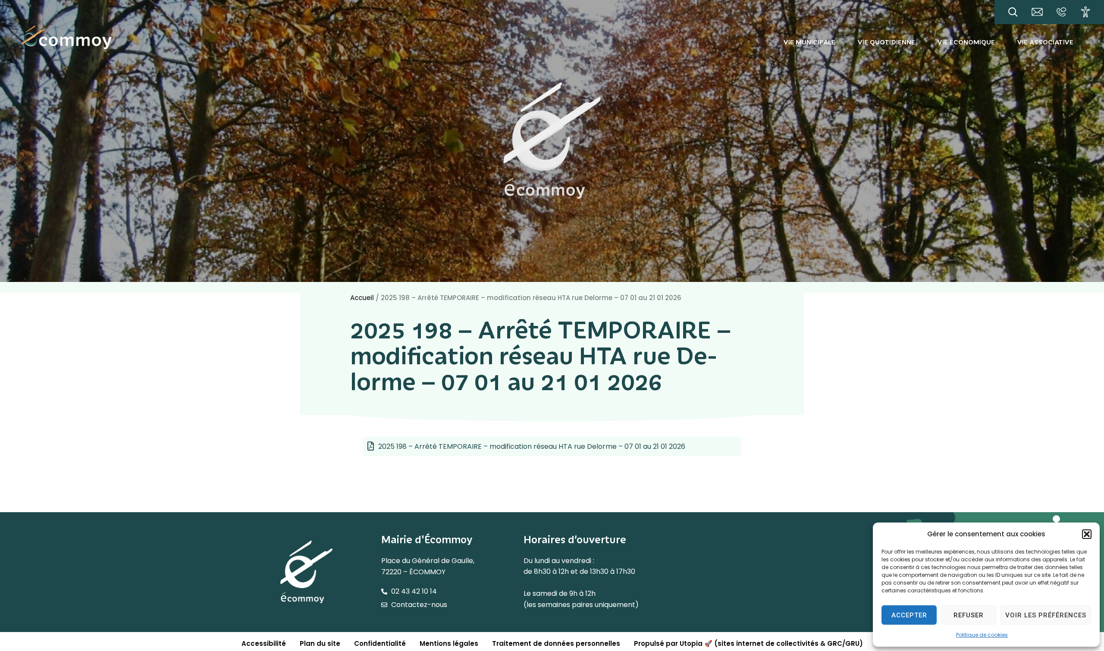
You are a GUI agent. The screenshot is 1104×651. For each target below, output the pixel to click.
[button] (1086, 534)
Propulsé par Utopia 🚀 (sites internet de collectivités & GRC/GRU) (748, 643)
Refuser (968, 615)
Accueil (362, 297)
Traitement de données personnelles (556, 643)
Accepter (909, 615)
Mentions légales (449, 643)
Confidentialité (380, 643)
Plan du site (320, 643)
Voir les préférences (1045, 615)
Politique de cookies (982, 634)
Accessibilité (264, 643)
